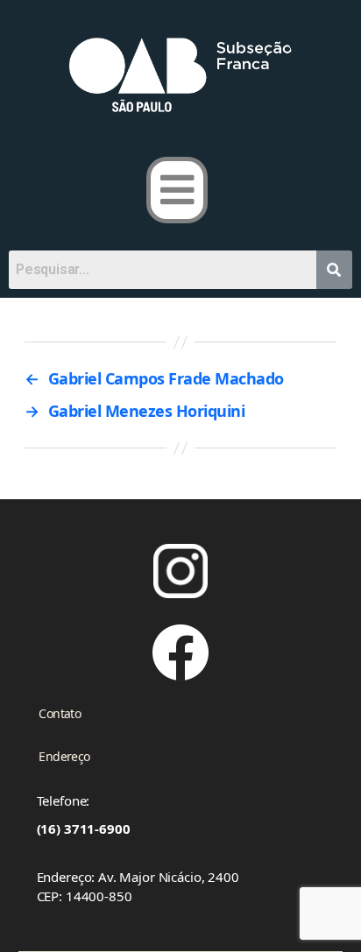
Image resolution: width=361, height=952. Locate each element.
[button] (177, 190)
